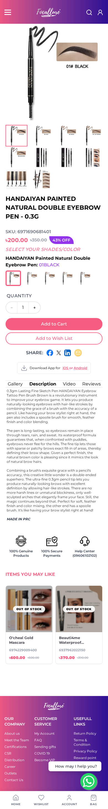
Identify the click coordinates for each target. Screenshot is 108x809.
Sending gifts (45, 747)
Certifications (15, 747)
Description (42, 384)
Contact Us (13, 780)
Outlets (10, 773)
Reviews (91, 384)
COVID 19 (42, 753)
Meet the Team (16, 740)
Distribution (14, 760)
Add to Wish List (54, 338)
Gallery (15, 384)
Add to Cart (54, 324)
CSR (7, 753)
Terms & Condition (82, 742)
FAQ (38, 740)
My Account (44, 733)
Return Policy (85, 733)
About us (12, 733)
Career (10, 767)
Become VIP (44, 760)
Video (69, 384)
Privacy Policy (85, 751)
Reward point (85, 758)
